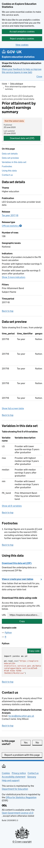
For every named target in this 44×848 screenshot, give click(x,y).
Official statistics (12, 225)
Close (39, 76)
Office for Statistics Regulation (21, 797)
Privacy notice (19, 773)
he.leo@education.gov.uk (21, 715)
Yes (27, 742)
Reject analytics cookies (22, 38)
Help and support (10, 780)
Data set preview (10, 157)
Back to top (7, 311)
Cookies (6, 773)
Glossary (31, 776)
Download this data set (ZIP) (17, 563)
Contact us (7, 174)
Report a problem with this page (22, 755)
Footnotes (7, 166)
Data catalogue (16, 83)
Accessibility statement (13, 776)
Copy (22, 621)
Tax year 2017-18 (10, 215)
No (39, 742)
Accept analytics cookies (22, 31)
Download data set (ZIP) (22, 138)
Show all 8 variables (12, 505)
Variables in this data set (14, 162)
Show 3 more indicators (13, 277)
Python (8, 632)
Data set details (10, 153)
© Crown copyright (22, 841)
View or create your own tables (17, 579)
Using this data (9, 170)
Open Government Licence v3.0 (17, 812)
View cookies (22, 44)
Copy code (34, 650)
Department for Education (15, 788)
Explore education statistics (18, 56)
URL (4, 615)
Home (4, 83)
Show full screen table (13, 408)
